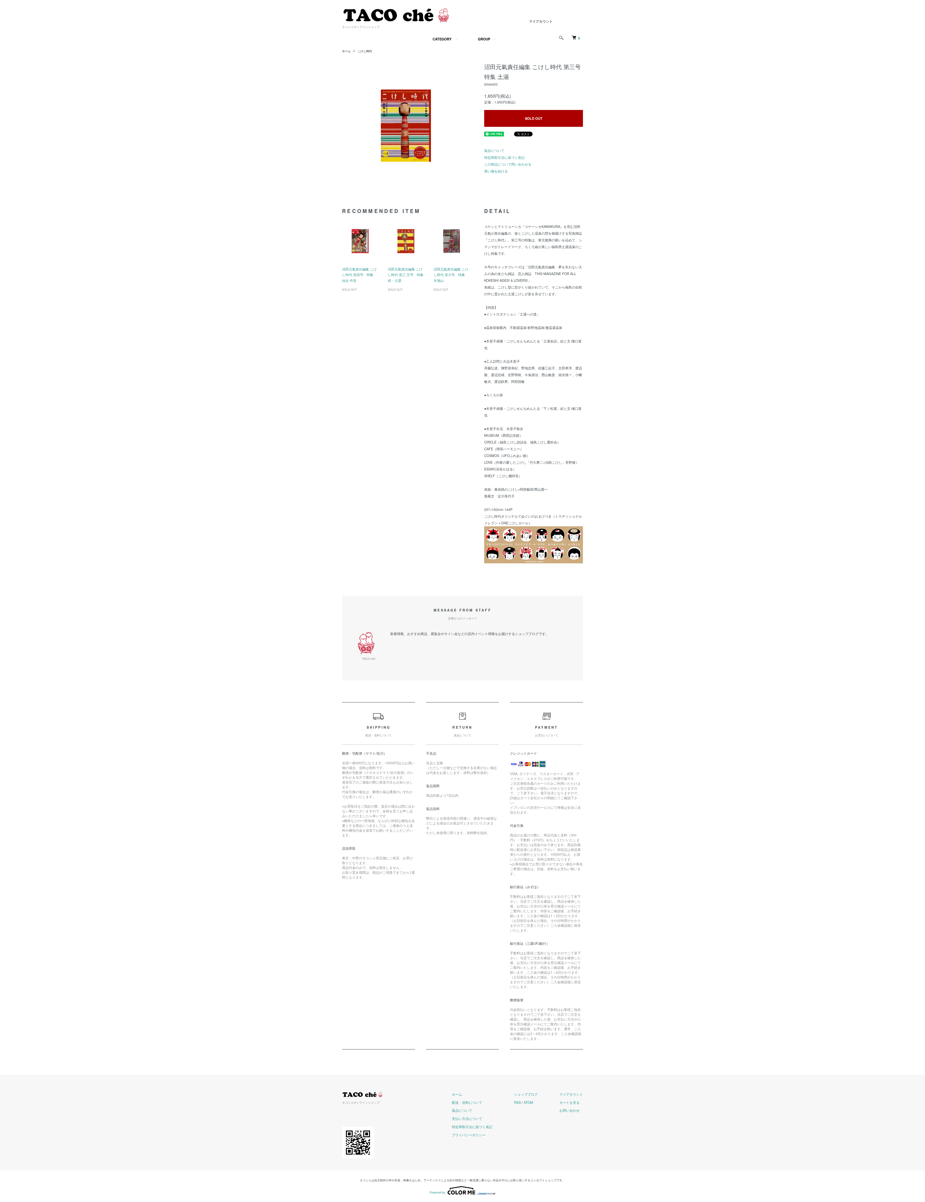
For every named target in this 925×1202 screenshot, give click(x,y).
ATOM (528, 1102)
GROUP (484, 39)
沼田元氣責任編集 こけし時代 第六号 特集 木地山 (451, 275)
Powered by (437, 1192)
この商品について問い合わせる (507, 164)
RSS (517, 1102)
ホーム (346, 51)
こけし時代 (364, 51)
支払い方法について (467, 1118)
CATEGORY (442, 39)
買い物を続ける (496, 171)
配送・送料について (467, 1102)
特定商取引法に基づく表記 (504, 157)
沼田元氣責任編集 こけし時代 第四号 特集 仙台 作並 (359, 275)
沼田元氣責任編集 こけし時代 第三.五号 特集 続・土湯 (405, 275)
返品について (494, 150)
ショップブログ (526, 1094)
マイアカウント (541, 21)
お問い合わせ (569, 1110)
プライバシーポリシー (469, 1134)
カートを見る (569, 1102)
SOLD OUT (533, 118)
